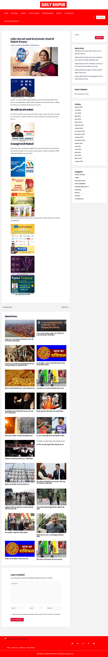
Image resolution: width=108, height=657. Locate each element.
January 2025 (79, 161)
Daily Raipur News (80, 180)
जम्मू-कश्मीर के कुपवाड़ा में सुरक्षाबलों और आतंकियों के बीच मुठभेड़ (50, 508)
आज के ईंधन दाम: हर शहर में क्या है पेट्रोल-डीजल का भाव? (50, 388)
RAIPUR (23, 13)
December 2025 (80, 131)
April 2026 (78, 119)
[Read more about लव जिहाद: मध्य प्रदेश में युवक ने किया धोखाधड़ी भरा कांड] (51, 441)
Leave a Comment (16, 45)
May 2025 (78, 152)
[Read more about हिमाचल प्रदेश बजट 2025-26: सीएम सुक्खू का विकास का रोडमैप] (51, 523)
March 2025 (78, 158)
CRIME (77, 177)
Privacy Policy (30, 647)
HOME (6, 13)
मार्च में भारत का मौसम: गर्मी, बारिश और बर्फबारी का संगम (18, 436)
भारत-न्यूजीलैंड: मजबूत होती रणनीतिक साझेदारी (16, 532)
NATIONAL (14, 13)
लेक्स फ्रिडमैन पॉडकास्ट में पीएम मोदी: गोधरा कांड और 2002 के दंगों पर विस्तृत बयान (19, 412)
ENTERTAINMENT (47, 13)
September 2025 (80, 140)
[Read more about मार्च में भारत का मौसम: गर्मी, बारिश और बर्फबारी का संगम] (20, 425)
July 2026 (78, 110)
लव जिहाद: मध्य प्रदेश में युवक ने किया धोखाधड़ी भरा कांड (50, 444)
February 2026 (79, 125)
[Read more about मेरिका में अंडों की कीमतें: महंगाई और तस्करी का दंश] (20, 472)
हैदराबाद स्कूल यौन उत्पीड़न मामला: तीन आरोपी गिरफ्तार (50, 411)
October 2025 (79, 137)
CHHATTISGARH (34, 13)
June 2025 (78, 149)
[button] (94, 17)
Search (77, 34)
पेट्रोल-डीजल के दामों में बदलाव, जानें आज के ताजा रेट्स (49, 559)
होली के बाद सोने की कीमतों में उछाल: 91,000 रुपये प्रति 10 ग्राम (20, 388)
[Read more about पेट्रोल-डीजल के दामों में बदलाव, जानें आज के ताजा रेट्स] (51, 549)
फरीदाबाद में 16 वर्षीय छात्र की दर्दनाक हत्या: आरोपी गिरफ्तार (19, 459)
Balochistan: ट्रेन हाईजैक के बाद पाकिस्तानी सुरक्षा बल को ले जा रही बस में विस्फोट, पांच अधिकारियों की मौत (19, 365)
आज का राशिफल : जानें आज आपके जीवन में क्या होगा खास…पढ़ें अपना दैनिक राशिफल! (51, 364)
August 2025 (79, 143)
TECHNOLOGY (69, 13)
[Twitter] (72, 643)
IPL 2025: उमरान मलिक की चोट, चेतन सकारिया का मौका (50, 436)
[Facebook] (88, 643)
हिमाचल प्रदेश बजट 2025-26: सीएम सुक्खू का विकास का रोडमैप (50, 536)
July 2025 (78, 146)
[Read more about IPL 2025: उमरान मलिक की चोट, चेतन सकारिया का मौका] (51, 425)
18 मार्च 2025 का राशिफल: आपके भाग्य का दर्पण (16, 559)
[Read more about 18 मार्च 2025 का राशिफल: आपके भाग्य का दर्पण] (20, 548)
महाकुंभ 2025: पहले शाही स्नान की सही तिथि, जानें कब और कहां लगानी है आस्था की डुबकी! (19, 340)
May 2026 (78, 116)
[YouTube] (94, 643)
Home (9, 647)
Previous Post (7, 307)
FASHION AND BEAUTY (11, 21)
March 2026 (78, 122)
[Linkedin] (77, 643)
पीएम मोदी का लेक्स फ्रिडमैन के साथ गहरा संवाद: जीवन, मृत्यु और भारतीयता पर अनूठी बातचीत (51, 482)
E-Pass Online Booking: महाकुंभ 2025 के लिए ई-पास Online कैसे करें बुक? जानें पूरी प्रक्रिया (50, 334)
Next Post (66, 307)
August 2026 (79, 107)
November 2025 (80, 134)
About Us (14, 647)
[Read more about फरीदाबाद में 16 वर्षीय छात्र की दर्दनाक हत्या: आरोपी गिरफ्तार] (20, 448)
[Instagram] (83, 643)
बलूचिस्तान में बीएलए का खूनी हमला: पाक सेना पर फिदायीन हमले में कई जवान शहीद (19, 508)
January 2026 (79, 128)
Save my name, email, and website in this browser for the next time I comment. (36, 614)
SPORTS (59, 13)
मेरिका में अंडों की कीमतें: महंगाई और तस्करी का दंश (17, 484)
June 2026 (78, 113)
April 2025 (78, 155)
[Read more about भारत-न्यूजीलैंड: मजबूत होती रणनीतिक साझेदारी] (20, 521)
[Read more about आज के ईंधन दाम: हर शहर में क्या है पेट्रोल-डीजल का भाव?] (51, 378)
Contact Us (22, 647)
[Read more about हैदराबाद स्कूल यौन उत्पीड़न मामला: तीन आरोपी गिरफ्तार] (51, 401)
